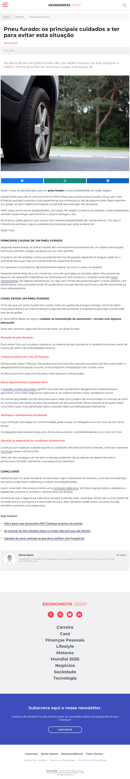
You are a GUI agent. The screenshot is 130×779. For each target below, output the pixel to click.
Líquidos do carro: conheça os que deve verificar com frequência (44, 538)
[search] (124, 5)
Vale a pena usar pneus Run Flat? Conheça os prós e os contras (43, 523)
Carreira (65, 627)
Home (7, 17)
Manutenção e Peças (39, 17)
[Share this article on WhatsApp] (65, 180)
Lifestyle (65, 646)
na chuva (6, 451)
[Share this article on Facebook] (22, 180)
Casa (65, 633)
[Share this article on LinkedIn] (108, 180)
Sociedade (65, 671)
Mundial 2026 (65, 659)
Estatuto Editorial (72, 753)
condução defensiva (65, 488)
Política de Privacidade (92, 760)
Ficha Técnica (94, 753)
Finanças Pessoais (65, 640)
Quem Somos (49, 753)
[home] (65, 5)
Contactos (31, 753)
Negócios (65, 665)
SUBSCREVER (65, 729)
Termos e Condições (62, 760)
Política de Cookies (35, 760)
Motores (19, 17)
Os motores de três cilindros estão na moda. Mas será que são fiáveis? (47, 530)
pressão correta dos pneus (19, 389)
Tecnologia (65, 678)
